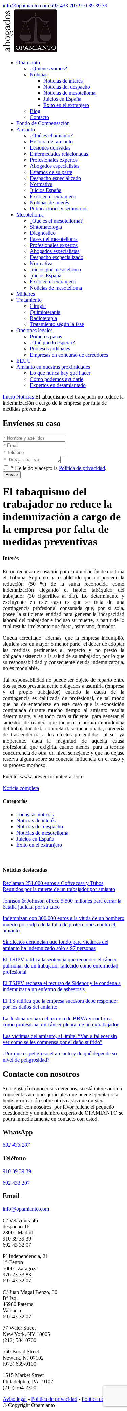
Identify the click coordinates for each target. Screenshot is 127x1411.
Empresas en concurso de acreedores (69, 355)
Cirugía (38, 306)
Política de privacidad (82, 468)
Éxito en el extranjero (66, 105)
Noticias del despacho (66, 87)
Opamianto (28, 62)
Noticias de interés (63, 81)
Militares (25, 294)
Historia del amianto (51, 141)
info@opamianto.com (26, 5)
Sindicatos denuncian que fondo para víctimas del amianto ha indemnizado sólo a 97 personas (55, 945)
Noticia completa (21, 788)
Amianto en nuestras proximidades (53, 367)
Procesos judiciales (50, 348)
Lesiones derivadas (50, 148)
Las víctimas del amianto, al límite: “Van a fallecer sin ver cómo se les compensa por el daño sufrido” (60, 1039)
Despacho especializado (55, 178)
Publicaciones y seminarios (58, 208)
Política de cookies (102, 1399)
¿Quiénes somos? (48, 68)
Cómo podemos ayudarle (56, 379)
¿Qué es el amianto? (51, 135)
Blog (35, 111)
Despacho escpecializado (56, 257)
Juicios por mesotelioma (55, 269)
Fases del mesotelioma (54, 239)
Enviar (11, 474)
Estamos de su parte (51, 172)
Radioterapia (43, 318)
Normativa (41, 184)
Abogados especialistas (54, 166)
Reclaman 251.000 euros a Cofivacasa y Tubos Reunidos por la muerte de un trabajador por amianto (59, 886)
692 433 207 (64, 5)
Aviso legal (15, 1399)
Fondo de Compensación (43, 123)
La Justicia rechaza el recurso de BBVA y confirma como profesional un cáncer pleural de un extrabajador (61, 1021)
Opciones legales (34, 330)
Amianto (25, 129)
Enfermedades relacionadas (59, 154)
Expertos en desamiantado (58, 385)
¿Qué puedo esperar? (52, 342)
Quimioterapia (45, 312)
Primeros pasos (46, 336)
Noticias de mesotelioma (69, 93)
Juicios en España (62, 99)
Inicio (9, 397)
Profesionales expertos (54, 160)
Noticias (38, 74)
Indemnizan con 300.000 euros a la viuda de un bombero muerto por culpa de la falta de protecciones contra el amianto (63, 924)
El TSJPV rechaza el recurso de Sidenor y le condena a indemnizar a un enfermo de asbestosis (62, 986)
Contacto (39, 117)
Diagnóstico (43, 233)
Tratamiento (29, 300)
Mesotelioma (30, 215)
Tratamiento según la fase (57, 324)
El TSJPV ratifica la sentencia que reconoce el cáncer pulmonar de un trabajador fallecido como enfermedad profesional (60, 966)
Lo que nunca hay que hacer (60, 373)
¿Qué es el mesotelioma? (56, 221)
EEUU (23, 361)
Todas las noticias (35, 814)
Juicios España (45, 190)
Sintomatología (46, 227)
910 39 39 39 (93, 5)
